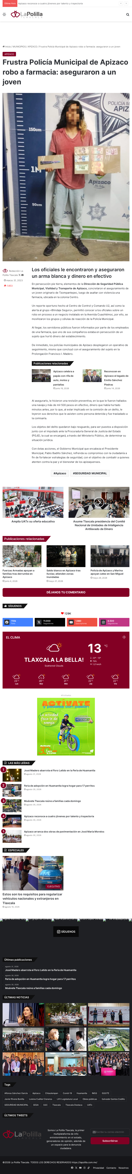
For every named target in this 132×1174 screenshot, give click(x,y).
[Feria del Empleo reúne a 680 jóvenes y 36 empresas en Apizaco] (108, 1014)
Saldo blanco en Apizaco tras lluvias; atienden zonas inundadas (64, 573)
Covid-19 (67, 1093)
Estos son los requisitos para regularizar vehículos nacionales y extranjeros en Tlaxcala (32, 898)
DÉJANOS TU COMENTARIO (66, 592)
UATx (89, 1105)
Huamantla (82, 1093)
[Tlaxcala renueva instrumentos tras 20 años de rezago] (108, 1064)
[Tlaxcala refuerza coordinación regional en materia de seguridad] (66, 1039)
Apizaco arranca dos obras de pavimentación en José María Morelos (64, 831)
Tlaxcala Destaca (73, 1105)
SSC (45, 1105)
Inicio (8, 46)
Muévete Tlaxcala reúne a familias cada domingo (52, 801)
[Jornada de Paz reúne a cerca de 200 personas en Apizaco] (23, 1039)
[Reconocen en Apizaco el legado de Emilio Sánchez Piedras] (92, 375)
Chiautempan (51, 1093)
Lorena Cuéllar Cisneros (40, 1099)
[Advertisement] (66, 32)
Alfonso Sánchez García (16, 1093)
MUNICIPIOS (19, 46)
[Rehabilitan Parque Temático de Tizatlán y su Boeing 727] (108, 1039)
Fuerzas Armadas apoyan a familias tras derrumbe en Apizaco (18, 573)
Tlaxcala (56, 1105)
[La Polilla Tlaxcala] (26, 14)
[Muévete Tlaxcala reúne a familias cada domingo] (12, 805)
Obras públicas (90, 1099)
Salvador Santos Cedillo (113, 1099)
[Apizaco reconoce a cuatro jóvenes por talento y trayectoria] (12, 821)
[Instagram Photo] (13, 931)
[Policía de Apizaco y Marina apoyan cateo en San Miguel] (110, 556)
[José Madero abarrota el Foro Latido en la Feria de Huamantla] (12, 775)
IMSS (94, 1093)
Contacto (111, 1167)
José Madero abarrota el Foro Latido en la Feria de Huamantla (59, 770)
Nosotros (124, 1167)
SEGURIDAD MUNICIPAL (91, 473)
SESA (35, 1105)
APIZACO (32, 46)
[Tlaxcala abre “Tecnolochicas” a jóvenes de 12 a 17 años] (23, 1014)
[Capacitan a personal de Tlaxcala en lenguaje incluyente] (23, 1064)
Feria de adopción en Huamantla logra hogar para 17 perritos (59, 785)
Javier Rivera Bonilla (14, 1099)
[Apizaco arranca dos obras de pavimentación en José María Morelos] (12, 836)
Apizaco (60, 473)
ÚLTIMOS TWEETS (16, 1115)
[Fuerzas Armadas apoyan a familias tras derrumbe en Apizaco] (22, 556)
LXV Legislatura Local (67, 1099)
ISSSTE (105, 1093)
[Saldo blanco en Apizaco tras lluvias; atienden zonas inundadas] (66, 556)
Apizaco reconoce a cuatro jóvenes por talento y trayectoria (51, 3)
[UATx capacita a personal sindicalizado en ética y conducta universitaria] (66, 1064)
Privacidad (98, 1167)
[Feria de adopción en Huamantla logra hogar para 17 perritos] (12, 790)
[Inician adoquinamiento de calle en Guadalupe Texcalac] (66, 1014)
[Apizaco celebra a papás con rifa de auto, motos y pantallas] (41, 375)
